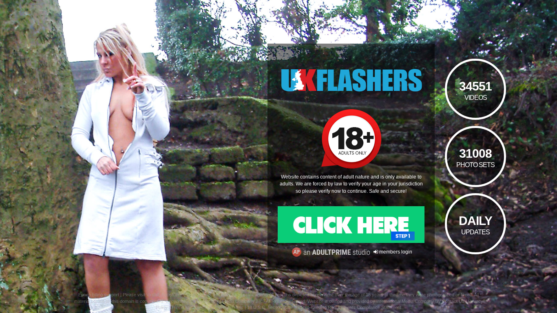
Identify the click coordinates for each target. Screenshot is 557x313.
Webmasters (230, 307)
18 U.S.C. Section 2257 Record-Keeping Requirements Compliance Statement (324, 307)
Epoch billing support (98, 294)
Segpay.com (198, 294)
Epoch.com (172, 294)
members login (395, 252)
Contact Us (453, 301)
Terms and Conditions (192, 307)
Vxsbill (152, 294)
